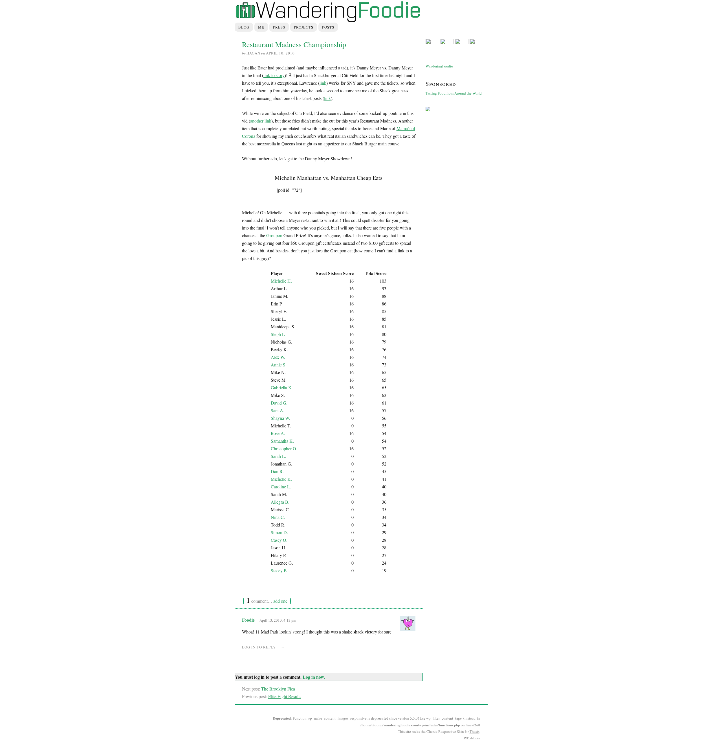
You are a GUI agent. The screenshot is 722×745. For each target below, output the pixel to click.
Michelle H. (281, 281)
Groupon (274, 235)
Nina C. (278, 517)
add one (280, 601)
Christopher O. (284, 448)
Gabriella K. (282, 387)
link (323, 83)
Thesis (474, 731)
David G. (279, 403)
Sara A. (277, 410)
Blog (243, 27)
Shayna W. (280, 418)
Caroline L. (281, 487)
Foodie (248, 620)
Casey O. (279, 540)
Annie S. (279, 365)
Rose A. (278, 433)
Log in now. (314, 677)
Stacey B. (279, 570)
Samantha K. (282, 441)
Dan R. (277, 471)
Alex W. (278, 357)
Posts (328, 27)
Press (279, 27)
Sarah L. (278, 456)
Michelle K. (281, 479)
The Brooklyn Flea (278, 689)
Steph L (278, 334)
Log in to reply (259, 647)
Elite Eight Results (284, 696)
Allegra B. (280, 502)
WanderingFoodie (439, 66)
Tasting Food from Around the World (454, 93)
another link (260, 121)
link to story (274, 75)
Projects (303, 27)
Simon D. (279, 532)
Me (261, 27)
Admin (472, 737)
